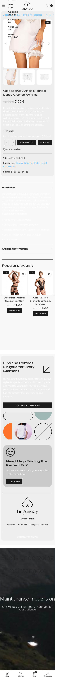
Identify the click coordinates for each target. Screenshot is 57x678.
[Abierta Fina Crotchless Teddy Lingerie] (40, 282)
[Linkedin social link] (23, 172)
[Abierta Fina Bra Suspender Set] (14, 282)
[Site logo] (27, 5)
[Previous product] (46, 15)
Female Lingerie (23, 162)
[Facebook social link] (11, 172)
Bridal (36, 162)
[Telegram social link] (27, 172)
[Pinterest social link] (19, 172)
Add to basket (26, 142)
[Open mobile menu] (3, 5)
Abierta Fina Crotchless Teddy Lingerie (40, 300)
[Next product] (53, 15)
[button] (6, 44)
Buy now (44, 142)
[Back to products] (50, 15)
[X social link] (15, 172)
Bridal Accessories (32, 14)
